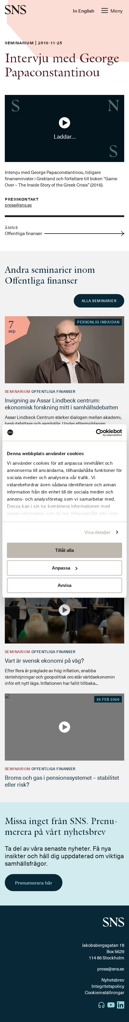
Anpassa (61, 567)
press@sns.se (18, 205)
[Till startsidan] (15, 10)
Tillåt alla (64, 550)
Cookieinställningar (104, 992)
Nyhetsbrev (112, 979)
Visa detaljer (97, 532)
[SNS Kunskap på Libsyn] (101, 1005)
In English (83, 10)
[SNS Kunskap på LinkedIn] (120, 1005)
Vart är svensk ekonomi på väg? (44, 660)
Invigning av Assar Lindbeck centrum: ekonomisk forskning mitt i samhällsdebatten (62, 403)
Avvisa (64, 585)
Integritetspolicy (108, 986)
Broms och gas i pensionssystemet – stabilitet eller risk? (62, 780)
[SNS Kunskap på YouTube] (111, 1005)
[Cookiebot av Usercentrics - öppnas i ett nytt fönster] (96, 433)
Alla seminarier (99, 300)
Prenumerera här (33, 882)
